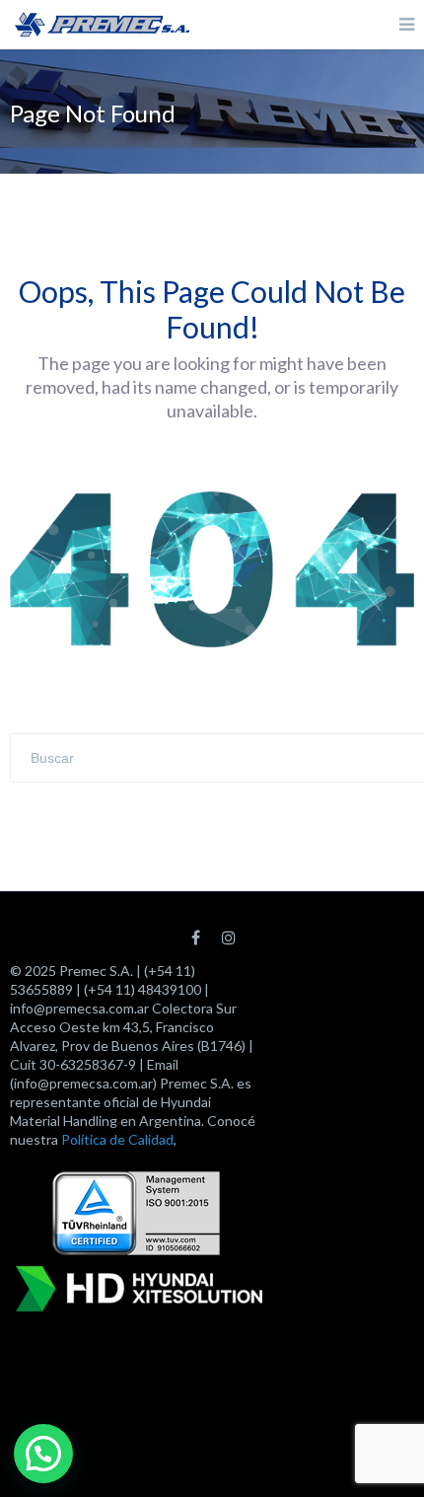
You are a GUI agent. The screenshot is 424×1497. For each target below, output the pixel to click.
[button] (43, 1453)
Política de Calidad (117, 1139)
